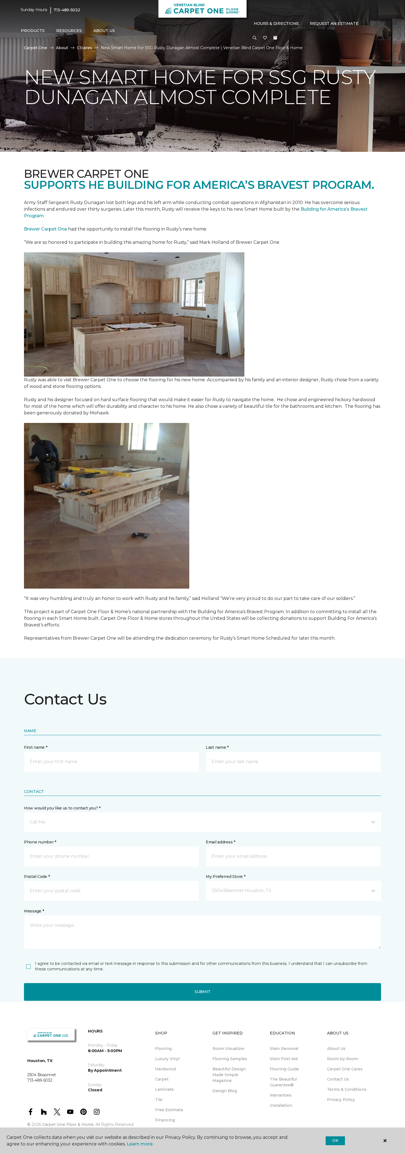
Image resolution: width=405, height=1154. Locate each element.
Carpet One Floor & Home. (68, 1124)
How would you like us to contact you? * (62, 808)
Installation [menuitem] (281, 1105)
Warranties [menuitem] (280, 1095)
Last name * (217, 747)
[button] (254, 38)
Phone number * (40, 842)
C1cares (84, 47)
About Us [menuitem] (336, 1048)
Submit (202, 991)
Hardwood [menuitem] (165, 1068)
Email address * (220, 842)
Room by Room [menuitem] (342, 1058)
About (62, 47)
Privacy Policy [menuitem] (341, 1099)
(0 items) (275, 38)
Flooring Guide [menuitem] (284, 1068)
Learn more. (140, 1144)
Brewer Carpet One (46, 229)
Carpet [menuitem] (162, 1079)
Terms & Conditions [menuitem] (346, 1089)
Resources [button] (69, 30)
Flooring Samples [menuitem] (229, 1058)
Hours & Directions (276, 23)
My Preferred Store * (225, 876)
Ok (335, 1140)
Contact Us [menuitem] (338, 1079)
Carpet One (35, 47)
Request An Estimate (334, 23)
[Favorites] (265, 38)
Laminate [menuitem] (164, 1089)
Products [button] (33, 30)
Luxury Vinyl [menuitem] (167, 1058)
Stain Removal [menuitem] (284, 1048)
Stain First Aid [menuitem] (284, 1058)
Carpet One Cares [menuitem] (345, 1068)
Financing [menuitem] (165, 1120)
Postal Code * (37, 876)
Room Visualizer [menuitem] (228, 1048)
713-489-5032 (67, 9)
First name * (35, 747)
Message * (34, 911)
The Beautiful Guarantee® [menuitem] (283, 1082)
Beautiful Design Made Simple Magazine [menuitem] (229, 1074)
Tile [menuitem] (159, 1099)
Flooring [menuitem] (163, 1048)
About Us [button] (104, 30)
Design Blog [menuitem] (224, 1090)
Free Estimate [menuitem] (169, 1109)
